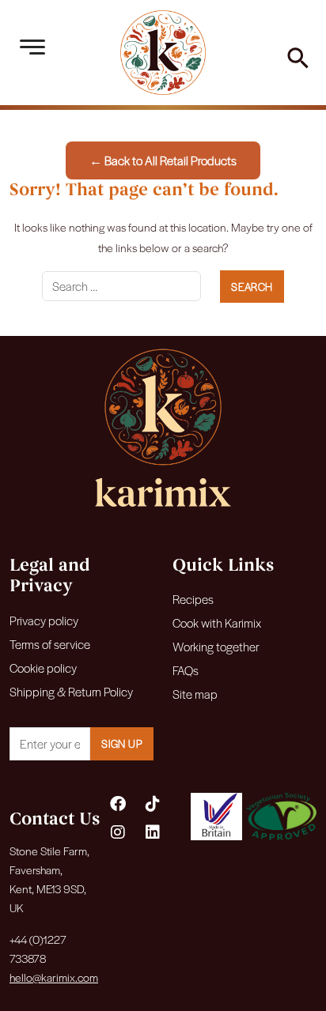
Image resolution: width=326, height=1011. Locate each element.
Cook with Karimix (216, 622)
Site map (195, 693)
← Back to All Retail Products (163, 160)
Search (251, 286)
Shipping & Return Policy (71, 691)
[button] (298, 55)
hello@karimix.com (53, 977)
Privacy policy (43, 620)
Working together (216, 646)
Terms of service (49, 644)
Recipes (193, 598)
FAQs (185, 670)
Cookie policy (43, 667)
